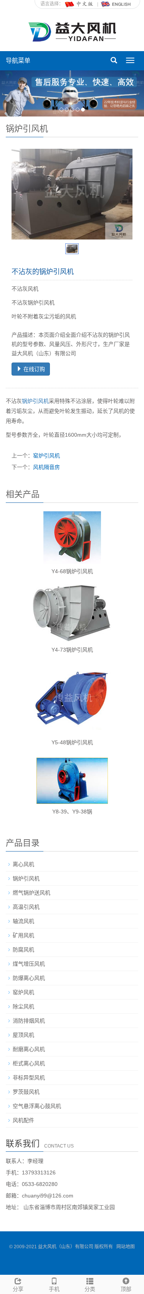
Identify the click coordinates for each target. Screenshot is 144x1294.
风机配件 (23, 1120)
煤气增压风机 (29, 964)
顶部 (126, 1289)
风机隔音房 (46, 467)
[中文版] (79, 4)
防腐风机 (23, 949)
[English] (116, 4)
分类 (89, 1289)
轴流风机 (23, 921)
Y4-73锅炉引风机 (72, 650)
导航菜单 (18, 60)
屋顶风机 (23, 1035)
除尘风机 (23, 1006)
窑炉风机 (23, 992)
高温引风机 (26, 907)
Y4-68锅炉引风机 (72, 571)
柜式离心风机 (29, 1063)
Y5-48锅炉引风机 (72, 742)
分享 (18, 1289)
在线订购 (33, 369)
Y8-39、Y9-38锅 (72, 811)
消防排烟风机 (29, 1021)
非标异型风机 (29, 1077)
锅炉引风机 (35, 401)
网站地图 (125, 1246)
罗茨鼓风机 (26, 1092)
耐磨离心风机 (29, 1049)
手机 (54, 1289)
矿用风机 (23, 935)
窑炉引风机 (46, 455)
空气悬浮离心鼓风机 (37, 1106)
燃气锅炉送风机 (31, 893)
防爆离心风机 (29, 978)
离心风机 (23, 864)
